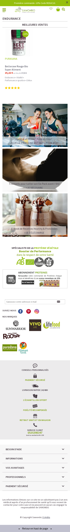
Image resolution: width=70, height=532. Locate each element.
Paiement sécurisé (35, 380)
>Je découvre (34, 187)
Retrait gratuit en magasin (35, 420)
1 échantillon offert (35, 400)
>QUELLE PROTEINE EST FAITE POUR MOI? (34, 143)
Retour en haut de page (35, 528)
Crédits (46, 517)
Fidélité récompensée (35, 410)
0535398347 (35, 432)
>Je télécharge (34, 232)
